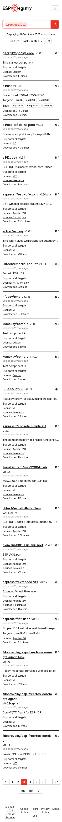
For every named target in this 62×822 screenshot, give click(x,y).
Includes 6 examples (14, 604)
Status (55, 808)
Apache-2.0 (19, 213)
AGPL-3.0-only (21, 282)
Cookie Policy (24, 810)
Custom (17, 71)
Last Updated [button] (31, 40)
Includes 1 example (13, 180)
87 (56, 781)
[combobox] (26, 24)
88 (23, 790)
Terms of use (34, 812)
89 (31, 790)
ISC (14, 143)
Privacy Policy (45, 810)
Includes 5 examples (14, 217)
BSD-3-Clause (21, 110)
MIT (15, 176)
